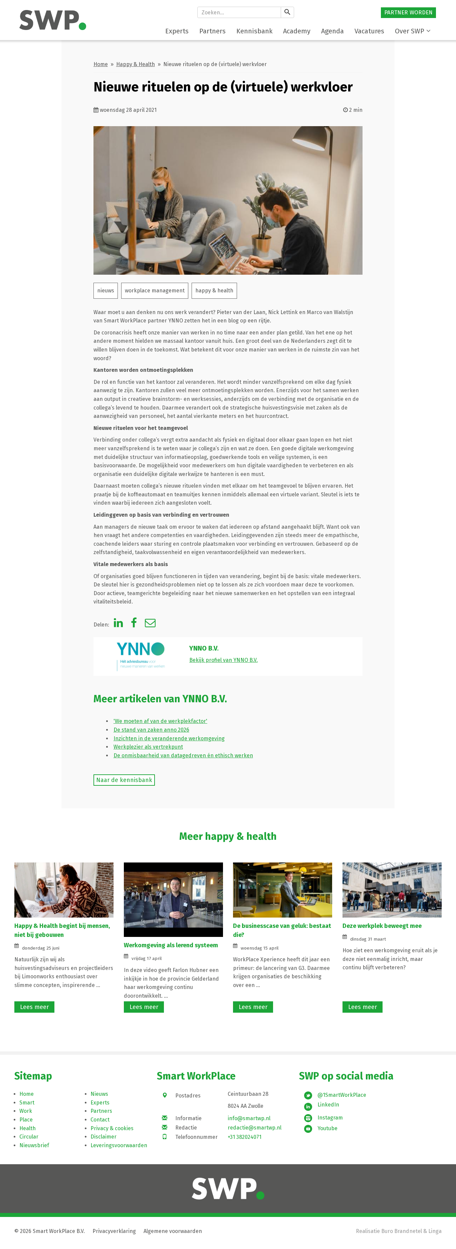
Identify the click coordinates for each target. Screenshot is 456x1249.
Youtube (327, 1128)
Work (25, 1111)
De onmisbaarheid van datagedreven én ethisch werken (183, 755)
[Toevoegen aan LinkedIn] (118, 624)
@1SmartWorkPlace (341, 1095)
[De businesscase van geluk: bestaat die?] (282, 890)
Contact (99, 1119)
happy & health (214, 290)
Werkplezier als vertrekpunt (148, 747)
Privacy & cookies (112, 1128)
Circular (28, 1137)
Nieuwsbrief (34, 1145)
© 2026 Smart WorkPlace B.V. (49, 1231)
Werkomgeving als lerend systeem (171, 945)
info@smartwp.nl (249, 1118)
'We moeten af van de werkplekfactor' (160, 721)
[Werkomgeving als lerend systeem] (173, 899)
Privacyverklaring (114, 1231)
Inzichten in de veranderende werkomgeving (169, 738)
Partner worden (408, 12)
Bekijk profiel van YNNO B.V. (223, 660)
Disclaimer (103, 1137)
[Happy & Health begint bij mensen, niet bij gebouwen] (63, 890)
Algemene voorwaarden (173, 1231)
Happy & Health (135, 64)
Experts (99, 1102)
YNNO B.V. (204, 648)
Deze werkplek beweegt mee (382, 926)
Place (26, 1119)
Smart (26, 1102)
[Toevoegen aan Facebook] (134, 624)
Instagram (330, 1117)
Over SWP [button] (409, 31)
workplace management (155, 290)
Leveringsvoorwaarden (118, 1145)
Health (27, 1128)
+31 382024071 (244, 1137)
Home (100, 64)
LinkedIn (328, 1104)
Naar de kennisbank (124, 780)
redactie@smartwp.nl (254, 1128)
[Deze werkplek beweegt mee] (392, 890)
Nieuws (99, 1094)
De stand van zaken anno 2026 (151, 730)
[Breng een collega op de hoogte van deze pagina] (150, 624)
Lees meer (34, 1007)
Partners (101, 1111)
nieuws (105, 290)
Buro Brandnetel (401, 1231)
